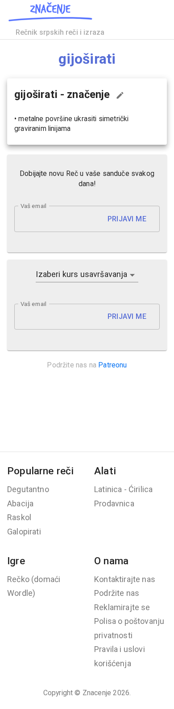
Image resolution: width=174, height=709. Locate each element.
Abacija (20, 503)
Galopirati (24, 531)
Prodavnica (114, 503)
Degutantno (28, 489)
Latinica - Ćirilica (123, 489)
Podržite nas (116, 593)
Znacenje (97, 693)
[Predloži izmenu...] (120, 95)
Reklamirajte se (122, 607)
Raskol (19, 517)
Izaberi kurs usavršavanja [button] (81, 274)
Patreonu (112, 365)
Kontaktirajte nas (124, 579)
